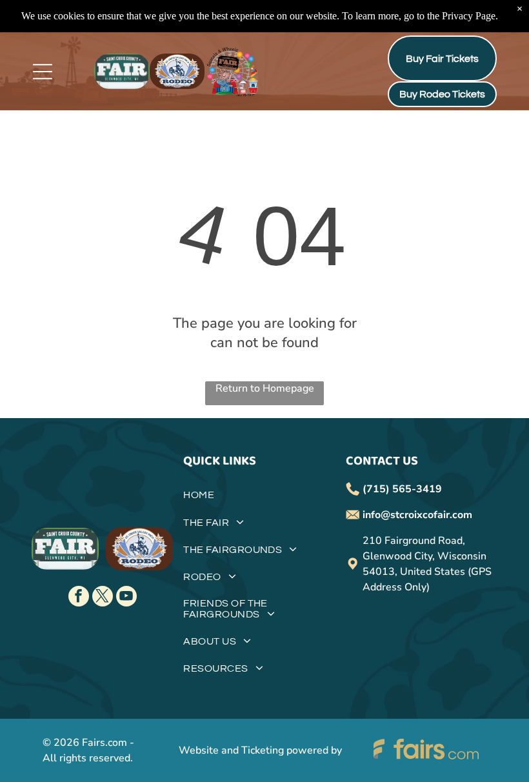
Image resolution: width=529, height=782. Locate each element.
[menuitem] (264, 499)
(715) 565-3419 (402, 489)
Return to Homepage (264, 388)
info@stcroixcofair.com (417, 515)
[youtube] (126, 598)
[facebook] (78, 598)
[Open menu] (42, 71)
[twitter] (102, 598)
